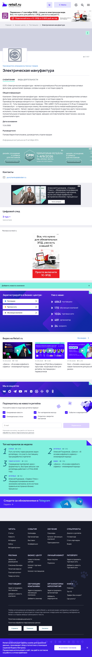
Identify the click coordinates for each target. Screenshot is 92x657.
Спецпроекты (74, 529)
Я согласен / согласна (67, 648)
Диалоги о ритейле (74, 533)
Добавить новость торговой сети (74, 566)
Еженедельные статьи (15, 416)
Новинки (70, 588)
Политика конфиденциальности (20, 619)
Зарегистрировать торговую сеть (74, 560)
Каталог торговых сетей (34, 566)
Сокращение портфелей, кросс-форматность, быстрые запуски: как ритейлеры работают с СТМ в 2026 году (24, 468)
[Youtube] (20, 391)
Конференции (33, 544)
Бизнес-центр (20, 25)
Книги (70, 584)
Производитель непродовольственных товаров (20, 66)
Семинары (51, 533)
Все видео (82, 338)
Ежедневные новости (15, 412)
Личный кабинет (55, 555)
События (32, 529)
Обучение (52, 529)
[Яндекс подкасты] (36, 391)
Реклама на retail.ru (9, 231)
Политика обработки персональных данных (24, 623)
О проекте (14, 628)
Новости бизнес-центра (34, 560)
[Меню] (88, 4)
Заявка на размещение (13, 560)
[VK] (4, 391)
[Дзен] (31, 391)
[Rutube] (25, 391)
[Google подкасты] (42, 391)
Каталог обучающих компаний (54, 538)
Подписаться (76, 425)
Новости (11, 537)
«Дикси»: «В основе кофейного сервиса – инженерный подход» (16, 365)
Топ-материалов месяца (47, 412)
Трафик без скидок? (74, 595)
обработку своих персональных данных (18, 433)
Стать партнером (73, 540)
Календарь (32, 533)
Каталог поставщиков (36, 571)
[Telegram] (15, 391)
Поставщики (33, 25)
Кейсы (10, 544)
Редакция (30, 628)
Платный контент (14, 572)
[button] (16, 529)
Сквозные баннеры (15, 565)
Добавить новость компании (15, 595)
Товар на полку (13, 576)
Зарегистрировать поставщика (15, 589)
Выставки (31, 540)
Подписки (51, 563)
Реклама (12, 555)
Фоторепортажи (14, 547)
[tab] (9, 80)
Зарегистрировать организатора (54, 591)
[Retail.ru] (18, 5)
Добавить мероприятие (52, 597)
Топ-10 (69, 591)
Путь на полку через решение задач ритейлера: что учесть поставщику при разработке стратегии (24, 454)
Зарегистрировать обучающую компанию (35, 592)
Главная (8, 25)
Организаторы (33, 537)
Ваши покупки (52, 559)
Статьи (11, 533)
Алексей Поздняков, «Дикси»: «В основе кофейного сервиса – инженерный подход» (67, 454)
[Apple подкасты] (47, 391)
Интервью (12, 540)
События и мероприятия (78, 412)
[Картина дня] (76, 5)
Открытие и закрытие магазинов (46, 417)
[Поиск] (82, 5)
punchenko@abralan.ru (16, 177)
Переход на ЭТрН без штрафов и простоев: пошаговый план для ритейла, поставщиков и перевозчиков (48, 368)
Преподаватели (53, 542)
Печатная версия (14, 569)
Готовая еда (71, 537)
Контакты (45, 628)
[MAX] (9, 391)
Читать (11, 529)
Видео (69, 544)
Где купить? (71, 599)
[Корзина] (49, 5)
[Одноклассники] (52, 391)
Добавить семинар (35, 598)
